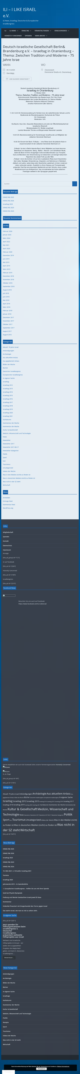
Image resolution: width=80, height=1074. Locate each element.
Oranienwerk (49, 70)
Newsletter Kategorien (11, 451)
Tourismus (6, 464)
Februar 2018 (7, 311)
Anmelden (6, 498)
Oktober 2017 (7, 324)
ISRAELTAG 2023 (8, 208)
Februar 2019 (7, 273)
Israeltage (6, 996)
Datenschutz (7, 546)
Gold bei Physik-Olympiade (12, 893)
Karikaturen (7, 420)
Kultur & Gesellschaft (10, 430)
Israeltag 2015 (8, 395)
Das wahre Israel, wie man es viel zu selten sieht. (20, 911)
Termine (6, 875)
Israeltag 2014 (8, 392)
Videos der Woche (9, 471)
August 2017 (7, 331)
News (5, 437)
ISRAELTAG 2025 (8, 197)
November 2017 (8, 321)
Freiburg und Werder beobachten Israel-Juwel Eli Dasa (22, 897)
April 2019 (6, 266)
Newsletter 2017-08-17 (11, 447)
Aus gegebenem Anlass (11, 361)
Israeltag (25, 31)
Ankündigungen (8, 351)
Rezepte (6, 1022)
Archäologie (7, 354)
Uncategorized (8, 468)
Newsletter (7, 440)
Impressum (7, 550)
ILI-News (13, 31)
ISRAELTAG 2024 (8, 211)
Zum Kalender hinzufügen (18, 79)
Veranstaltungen (42, 31)
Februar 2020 (7, 252)
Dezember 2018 (8, 276)
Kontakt (6, 541)
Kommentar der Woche (11, 423)
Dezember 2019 (8, 255)
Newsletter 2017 (8, 444)
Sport (5, 457)
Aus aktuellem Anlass (10, 358)
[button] (17, 30)
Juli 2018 (6, 293)
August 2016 (7, 335)
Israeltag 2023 (8, 204)
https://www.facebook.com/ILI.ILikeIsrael (33, 604)
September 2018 (8, 286)
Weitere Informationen (63, 1066)
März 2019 (6, 269)
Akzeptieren (41, 1069)
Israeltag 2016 (8, 399)
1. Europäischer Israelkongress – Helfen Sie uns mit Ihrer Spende (26, 889)
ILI (5, 31)
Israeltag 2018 (8, 406)
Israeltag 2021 (8, 416)
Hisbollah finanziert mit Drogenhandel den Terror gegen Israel (25, 906)
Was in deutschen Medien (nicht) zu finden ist (19, 478)
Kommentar (7, 902)
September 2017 (8, 328)
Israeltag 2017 (8, 402)
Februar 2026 (7, 231)
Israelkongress (60, 31)
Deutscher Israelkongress (12, 371)
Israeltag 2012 (8, 385)
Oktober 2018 (7, 283)
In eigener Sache (9, 378)
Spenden (28, 36)
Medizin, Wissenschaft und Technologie (17, 433)
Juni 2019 (6, 259)
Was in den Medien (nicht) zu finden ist (16, 475)
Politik (5, 454)
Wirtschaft (6, 485)
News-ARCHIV (40, 36)
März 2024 (6, 238)
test (4, 461)
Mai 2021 (6, 245)
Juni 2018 (6, 297)
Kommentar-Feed (9, 505)
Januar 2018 (7, 314)
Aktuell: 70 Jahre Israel (11, 347)
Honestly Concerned (13, 36)
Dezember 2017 (8, 317)
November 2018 (8, 280)
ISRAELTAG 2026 (8, 201)
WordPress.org (8, 508)
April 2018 (6, 304)
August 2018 (7, 290)
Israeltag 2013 (8, 389)
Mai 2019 (6, 262)
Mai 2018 (6, 300)
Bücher (5, 368)
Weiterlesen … (9, 958)
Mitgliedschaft (8, 532)
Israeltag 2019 (8, 409)
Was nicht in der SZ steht (11, 482)
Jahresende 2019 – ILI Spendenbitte (15, 884)
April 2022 (6, 242)
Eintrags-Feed (7, 501)
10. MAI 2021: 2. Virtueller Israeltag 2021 (17, 871)
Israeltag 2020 (8, 413)
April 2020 (6, 248)
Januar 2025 (7, 235)
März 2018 (6, 307)
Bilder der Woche (9, 364)
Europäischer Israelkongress (13, 375)
